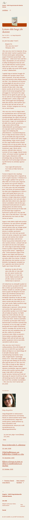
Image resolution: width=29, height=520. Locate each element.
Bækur (5, 37)
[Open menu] (10, 10)
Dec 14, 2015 (5, 35)
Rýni (8, 37)
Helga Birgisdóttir (16, 35)
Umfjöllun (5, 10)
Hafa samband (22, 505)
